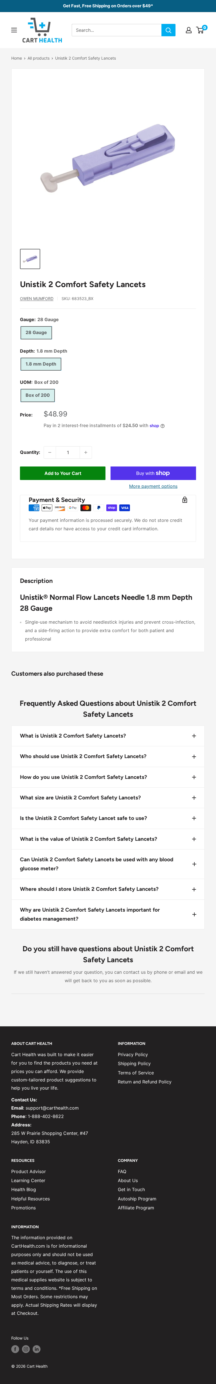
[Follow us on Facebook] (15, 1349)
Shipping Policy (134, 1063)
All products (39, 58)
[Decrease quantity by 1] (50, 452)
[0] (200, 30)
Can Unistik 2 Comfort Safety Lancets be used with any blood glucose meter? (96, 864)
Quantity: (30, 452)
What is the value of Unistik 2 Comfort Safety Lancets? (88, 839)
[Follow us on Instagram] (26, 1349)
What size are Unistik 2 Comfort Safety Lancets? (80, 797)
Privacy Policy (133, 1054)
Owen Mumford (36, 298)
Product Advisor (28, 1171)
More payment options (153, 486)
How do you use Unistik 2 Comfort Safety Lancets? (83, 777)
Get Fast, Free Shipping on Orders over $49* (108, 5)
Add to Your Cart (62, 473)
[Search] (168, 30)
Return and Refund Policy (145, 1082)
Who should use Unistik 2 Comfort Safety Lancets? (83, 756)
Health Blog (23, 1189)
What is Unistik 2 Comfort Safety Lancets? (73, 735)
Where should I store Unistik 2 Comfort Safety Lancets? (89, 889)
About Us (128, 1180)
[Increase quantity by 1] (86, 452)
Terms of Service (136, 1073)
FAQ (122, 1171)
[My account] (189, 30)
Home (16, 58)
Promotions (23, 1208)
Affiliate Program (136, 1208)
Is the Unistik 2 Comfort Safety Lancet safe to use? (83, 818)
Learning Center (28, 1180)
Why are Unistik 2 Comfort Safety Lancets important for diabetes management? (90, 914)
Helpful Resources (30, 1199)
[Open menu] (14, 30)
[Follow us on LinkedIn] (36, 1349)
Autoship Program (137, 1199)
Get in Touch (131, 1189)
